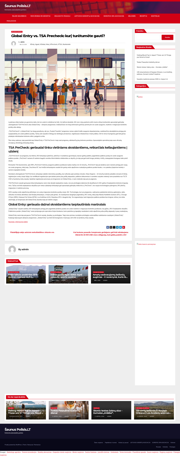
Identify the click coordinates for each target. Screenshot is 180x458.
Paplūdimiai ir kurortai (40, 16)
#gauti (37, 44)
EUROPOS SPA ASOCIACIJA (114, 16)
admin (22, 42)
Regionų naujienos (166, 452)
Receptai (143, 16)
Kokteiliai (155, 16)
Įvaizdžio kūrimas (103, 452)
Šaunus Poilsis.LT (18, 6)
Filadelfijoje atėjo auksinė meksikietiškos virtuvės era (32, 232)
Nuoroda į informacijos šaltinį (18, 222)
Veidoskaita (114, 452)
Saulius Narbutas (91, 452)
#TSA (60, 44)
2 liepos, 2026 (57, 416)
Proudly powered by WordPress (13, 444)
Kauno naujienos (152, 452)
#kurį (47, 44)
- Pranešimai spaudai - (139, 452)
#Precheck (53, 44)
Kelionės (132, 16)
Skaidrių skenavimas (45, 452)
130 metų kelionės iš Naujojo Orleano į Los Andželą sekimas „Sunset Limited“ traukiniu (152, 413)
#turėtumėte (66, 44)
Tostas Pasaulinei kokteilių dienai (148, 62)
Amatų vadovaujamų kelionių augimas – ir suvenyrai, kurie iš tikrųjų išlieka (109, 277)
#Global (42, 44)
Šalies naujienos (19, 16)
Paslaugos (11, 21)
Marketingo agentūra (14, 452)
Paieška (139, 31)
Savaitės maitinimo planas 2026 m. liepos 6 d (152, 79)
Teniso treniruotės (125, 452)
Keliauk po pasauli (62, 16)
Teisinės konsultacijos (29, 452)
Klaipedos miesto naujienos (62, 452)
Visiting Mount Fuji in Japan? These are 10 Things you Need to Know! (26, 413)
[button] (174, 18)
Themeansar (37, 444)
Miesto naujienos (78, 452)
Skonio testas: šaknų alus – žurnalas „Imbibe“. (152, 67)
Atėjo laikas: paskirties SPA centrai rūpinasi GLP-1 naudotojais (22, 277)
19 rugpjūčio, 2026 (16, 416)
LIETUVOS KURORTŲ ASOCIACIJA (87, 16)
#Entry (32, 44)
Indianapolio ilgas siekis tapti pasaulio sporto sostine (66, 275)
